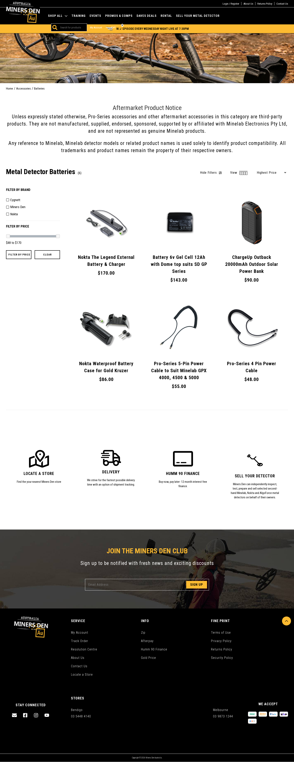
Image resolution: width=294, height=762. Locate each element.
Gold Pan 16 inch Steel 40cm (30, 747)
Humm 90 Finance (154, 649)
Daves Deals (147, 15)
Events (95, 15)
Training (79, 15)
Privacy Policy (221, 641)
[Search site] (54, 27)
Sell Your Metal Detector (198, 15)
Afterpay (147, 641)
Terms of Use (221, 632)
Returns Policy (264, 3)
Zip (143, 632)
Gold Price (148, 658)
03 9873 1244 (223, 716)
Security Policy (222, 658)
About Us (248, 3)
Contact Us (282, 3)
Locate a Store (82, 674)
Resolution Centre (84, 649)
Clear (47, 254)
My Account (79, 632)
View (234, 173)
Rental (166, 15)
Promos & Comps (119, 15)
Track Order (79, 641)
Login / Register (231, 3)
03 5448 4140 (81, 716)
